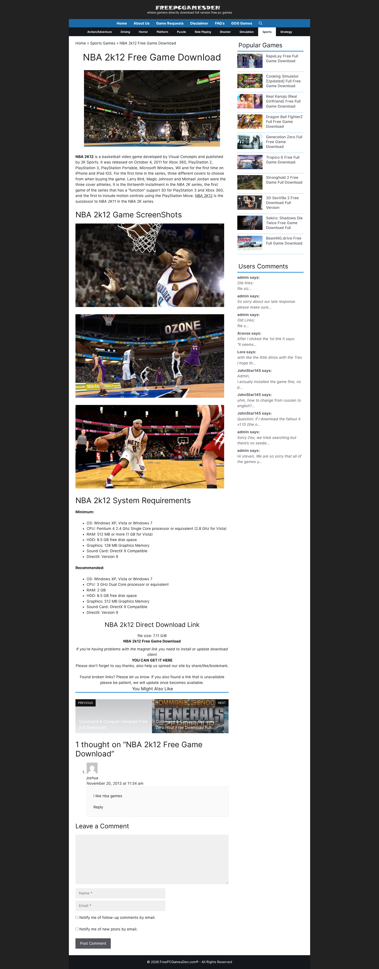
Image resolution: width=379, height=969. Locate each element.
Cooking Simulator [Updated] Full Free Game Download (283, 81)
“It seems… (247, 344)
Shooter (225, 32)
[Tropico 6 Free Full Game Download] (250, 168)
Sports (267, 32)
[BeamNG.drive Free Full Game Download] (250, 249)
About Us (142, 23)
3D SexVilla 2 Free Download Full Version (282, 203)
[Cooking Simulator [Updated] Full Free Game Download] (250, 87)
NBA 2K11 (107, 201)
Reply (98, 807)
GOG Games (241, 23)
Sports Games (102, 43)
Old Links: (246, 320)
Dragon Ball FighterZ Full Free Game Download (284, 122)
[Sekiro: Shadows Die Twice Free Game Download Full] (250, 228)
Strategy (286, 32)
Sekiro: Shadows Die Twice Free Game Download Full (284, 223)
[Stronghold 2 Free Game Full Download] (250, 188)
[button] (261, 23)
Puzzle (181, 32)
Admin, (243, 376)
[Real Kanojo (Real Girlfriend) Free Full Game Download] (250, 107)
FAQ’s (220, 23)
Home (122, 23)
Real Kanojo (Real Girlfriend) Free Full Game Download (283, 101)
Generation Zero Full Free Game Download (284, 142)
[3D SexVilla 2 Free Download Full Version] (250, 208)
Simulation (247, 32)
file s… (243, 326)
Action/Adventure (99, 32)
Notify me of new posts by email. (108, 929)
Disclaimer (199, 23)
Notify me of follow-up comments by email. (117, 917)
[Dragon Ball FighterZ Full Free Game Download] (250, 127)
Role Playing (203, 32)
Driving (125, 32)
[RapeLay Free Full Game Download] (250, 66)
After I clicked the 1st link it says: (266, 339)
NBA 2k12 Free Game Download (152, 641)
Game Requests (170, 23)
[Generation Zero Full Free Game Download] (250, 148)
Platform (162, 32)
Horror (143, 32)
